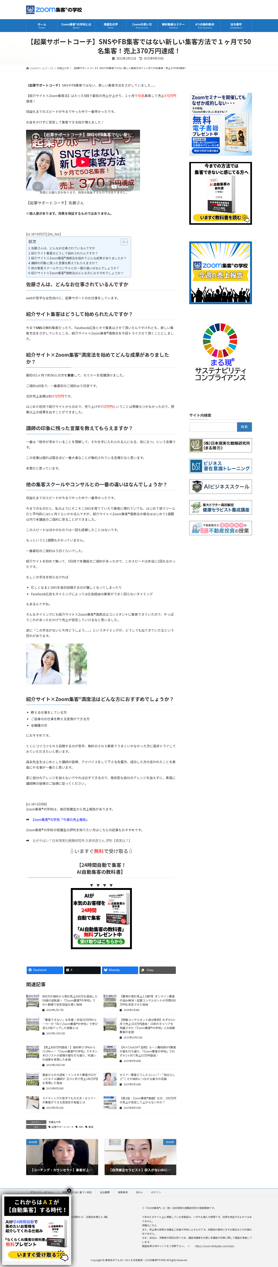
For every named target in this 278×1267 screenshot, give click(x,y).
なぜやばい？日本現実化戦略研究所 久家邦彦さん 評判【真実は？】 (81, 840)
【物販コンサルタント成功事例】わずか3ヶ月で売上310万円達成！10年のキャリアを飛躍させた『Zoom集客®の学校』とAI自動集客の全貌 (147, 1026)
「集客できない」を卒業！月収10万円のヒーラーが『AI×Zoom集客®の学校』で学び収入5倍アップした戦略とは (70, 1024)
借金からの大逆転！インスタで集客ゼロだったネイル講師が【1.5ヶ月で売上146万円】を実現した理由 (70, 1079)
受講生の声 (54, 1122)
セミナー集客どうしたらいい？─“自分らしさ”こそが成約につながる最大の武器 (147, 1077)
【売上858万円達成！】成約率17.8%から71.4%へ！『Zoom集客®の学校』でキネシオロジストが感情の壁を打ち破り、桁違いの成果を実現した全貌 (70, 1053)
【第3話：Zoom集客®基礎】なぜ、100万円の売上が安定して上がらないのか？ (148, 1100)
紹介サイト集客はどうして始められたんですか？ (64, 253)
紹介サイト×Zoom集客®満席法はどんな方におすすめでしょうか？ (77, 273)
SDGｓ (139, 1192)
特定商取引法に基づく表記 (77, 1192)
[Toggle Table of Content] (122, 242)
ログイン (156, 1192)
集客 (91, 1126)
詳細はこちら (149, 1225)
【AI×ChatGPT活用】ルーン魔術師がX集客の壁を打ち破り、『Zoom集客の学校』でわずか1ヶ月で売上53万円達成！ (148, 1051)
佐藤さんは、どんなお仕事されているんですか (63, 248)
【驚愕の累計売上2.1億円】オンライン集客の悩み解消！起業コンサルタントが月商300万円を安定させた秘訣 (148, 1000)
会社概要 (105, 1192)
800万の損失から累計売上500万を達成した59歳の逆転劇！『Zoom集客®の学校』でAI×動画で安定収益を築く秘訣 (70, 1000)
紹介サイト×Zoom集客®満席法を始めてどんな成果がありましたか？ (79, 258)
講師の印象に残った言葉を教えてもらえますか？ (64, 263)
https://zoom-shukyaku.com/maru (214, 1246)
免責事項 (123, 1192)
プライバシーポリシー (42, 1192)
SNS (81, 1126)
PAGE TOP (268, 1225)
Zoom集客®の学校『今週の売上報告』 (61, 819)
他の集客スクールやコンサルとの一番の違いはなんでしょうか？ (75, 268)
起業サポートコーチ (63, 1126)
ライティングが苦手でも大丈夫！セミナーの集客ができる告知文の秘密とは (69, 1100)
